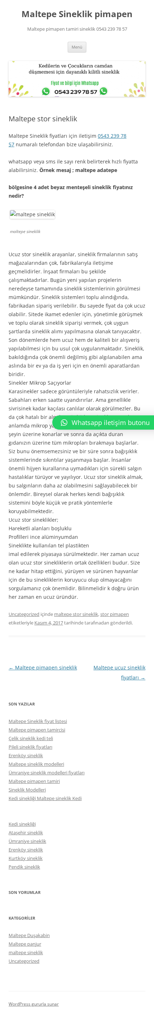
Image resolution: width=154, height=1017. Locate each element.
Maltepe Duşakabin (29, 935)
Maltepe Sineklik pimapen (77, 14)
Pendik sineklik (24, 867)
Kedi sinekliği (22, 824)
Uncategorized (24, 614)
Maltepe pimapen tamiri (34, 781)
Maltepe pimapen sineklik (43, 667)
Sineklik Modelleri (27, 789)
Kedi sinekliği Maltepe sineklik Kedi (45, 798)
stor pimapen (114, 614)
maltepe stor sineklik (76, 614)
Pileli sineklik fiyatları (30, 747)
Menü (77, 47)
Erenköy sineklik (26, 755)
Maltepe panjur (25, 944)
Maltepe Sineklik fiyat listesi (38, 721)
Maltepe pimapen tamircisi (37, 730)
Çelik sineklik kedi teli (31, 738)
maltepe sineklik (26, 952)
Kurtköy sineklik (26, 858)
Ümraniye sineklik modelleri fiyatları (47, 772)
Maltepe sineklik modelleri (36, 764)
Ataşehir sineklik (26, 832)
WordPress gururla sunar (34, 1004)
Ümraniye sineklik (27, 841)
